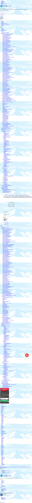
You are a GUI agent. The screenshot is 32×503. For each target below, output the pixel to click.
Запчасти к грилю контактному (6, 56)
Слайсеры (4, 296)
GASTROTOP (3, 427)
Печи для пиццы (6, 377)
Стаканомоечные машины (5, 313)
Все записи (1, 474)
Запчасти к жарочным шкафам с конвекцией (7, 59)
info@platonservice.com (5, 10)
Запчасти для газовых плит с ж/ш (6, 234)
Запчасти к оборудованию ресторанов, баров (7, 33)
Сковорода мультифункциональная (7, 154)
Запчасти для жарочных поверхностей (7, 41)
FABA (2, 422)
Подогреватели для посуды (6, 310)
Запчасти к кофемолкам (5, 84)
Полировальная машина (5, 116)
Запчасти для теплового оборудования (7, 92)
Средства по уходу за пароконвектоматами (7, 386)
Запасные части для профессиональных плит (7, 274)
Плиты (4, 132)
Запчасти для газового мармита (6, 38)
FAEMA (2, 423)
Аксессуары (5, 155)
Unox (5, 213)
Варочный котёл (6, 175)
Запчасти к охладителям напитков (6, 127)
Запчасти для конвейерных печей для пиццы (7, 34)
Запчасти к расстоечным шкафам (6, 265)
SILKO (2, 453)
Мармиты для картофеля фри (7, 137)
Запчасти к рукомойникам (5, 71)
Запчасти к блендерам (5, 52)
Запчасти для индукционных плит (6, 89)
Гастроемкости (3, 227)
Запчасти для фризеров (5, 93)
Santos (2, 455)
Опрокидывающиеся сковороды (7, 151)
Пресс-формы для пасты (6, 379)
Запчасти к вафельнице (5, 125)
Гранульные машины (5, 104)
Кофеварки (4, 107)
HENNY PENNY (3, 431)
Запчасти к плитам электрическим (6, 262)
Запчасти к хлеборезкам (5, 269)
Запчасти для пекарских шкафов (6, 282)
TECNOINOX (3, 457)
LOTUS (2, 439)
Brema (2, 412)
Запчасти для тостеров (5, 48)
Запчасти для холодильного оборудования (6, 289)
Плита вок (5, 139)
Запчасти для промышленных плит (6, 36)
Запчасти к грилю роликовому (6, 57)
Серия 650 (5, 332)
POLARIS (3, 445)
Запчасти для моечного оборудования (7, 35)
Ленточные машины (5, 110)
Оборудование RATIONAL (5, 188)
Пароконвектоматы (5, 114)
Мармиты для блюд (5, 305)
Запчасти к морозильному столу (6, 64)
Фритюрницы (5, 134)
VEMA (2, 462)
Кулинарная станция (6, 372)
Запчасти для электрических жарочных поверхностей (8, 49)
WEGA (2, 463)
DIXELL (2, 417)
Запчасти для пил (4, 81)
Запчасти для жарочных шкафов (6, 236)
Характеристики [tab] (7, 223)
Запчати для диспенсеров (5, 85)
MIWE (2, 442)
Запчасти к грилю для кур (5, 250)
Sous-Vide (5, 176)
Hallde (2, 432)
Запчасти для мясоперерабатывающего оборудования (8, 293)
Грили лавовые (5, 133)
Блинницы (4, 298)
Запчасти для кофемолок (5, 90)
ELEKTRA (3, 419)
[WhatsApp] (0, 18)
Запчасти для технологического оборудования (8, 281)
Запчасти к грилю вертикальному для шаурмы (8, 54)
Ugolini (2, 461)
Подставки (5, 135)
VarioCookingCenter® (5, 190)
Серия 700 (5, 341)
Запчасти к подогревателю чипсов (6, 69)
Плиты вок (5, 171)
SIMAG (2, 454)
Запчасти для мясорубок (5, 238)
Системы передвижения (5, 118)
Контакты (3, 29)
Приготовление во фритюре (7, 159)
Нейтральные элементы (6, 143)
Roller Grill (3, 451)
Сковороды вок (5, 164)
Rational (2, 449)
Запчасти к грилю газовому (6, 55)
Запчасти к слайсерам (5, 73)
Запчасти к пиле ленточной (6, 66)
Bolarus (2, 411)
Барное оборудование (5, 103)
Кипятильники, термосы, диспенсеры (7, 303)
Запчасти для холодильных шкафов (6, 97)
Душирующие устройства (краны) (5, 322)
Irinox (2, 435)
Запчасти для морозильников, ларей (6, 291)
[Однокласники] (3, 494)
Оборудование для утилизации (6, 113)
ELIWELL (3, 420)
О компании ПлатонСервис (4, 23)
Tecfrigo (2, 459)
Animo (2, 408)
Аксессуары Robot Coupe (5, 186)
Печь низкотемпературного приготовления (8, 370)
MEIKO (2, 441)
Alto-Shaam (3, 407)
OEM (2, 443)
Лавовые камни (5, 163)
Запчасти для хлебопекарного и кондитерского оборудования (9, 100)
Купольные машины (5, 109)
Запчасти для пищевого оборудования (7, 99)
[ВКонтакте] (4, 220)
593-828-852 (3, 491)
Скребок (5, 358)
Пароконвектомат (6, 180)
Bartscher (2, 409)
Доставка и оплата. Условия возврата (5, 24)
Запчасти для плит (5, 277)
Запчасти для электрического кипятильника (7, 50)
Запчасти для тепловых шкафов (6, 284)
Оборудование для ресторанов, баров (6, 101)
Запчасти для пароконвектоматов (6, 78)
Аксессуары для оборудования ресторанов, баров (8, 102)
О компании (3, 1)
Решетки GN (5, 169)
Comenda (2, 414)
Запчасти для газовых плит (6, 39)
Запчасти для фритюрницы (6, 124)
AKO (2, 405)
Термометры (5, 360)
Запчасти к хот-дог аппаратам (6, 75)
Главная (2, 20)
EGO (2, 418)
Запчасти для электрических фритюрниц (7, 76)
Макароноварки (5, 173)
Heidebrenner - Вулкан (4, 433)
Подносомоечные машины (5, 115)
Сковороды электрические (7, 339)
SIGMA (2, 452)
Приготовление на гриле (6, 166)
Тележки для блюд (5, 119)
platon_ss (3, 490)
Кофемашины (4, 108)
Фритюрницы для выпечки (7, 161)
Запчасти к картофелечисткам (6, 60)
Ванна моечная (5, 144)
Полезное (3, 2)
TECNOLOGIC (3, 458)
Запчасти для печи (5, 87)
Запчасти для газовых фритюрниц (6, 40)
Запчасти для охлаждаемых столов (6, 44)
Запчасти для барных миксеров (6, 272)
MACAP (2, 440)
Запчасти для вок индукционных (6, 88)
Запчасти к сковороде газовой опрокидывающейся (8, 72)
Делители (5, 170)
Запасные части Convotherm (4, 382)
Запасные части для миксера (6, 80)
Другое (3, 300)
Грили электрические (6, 140)
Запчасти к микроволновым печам (6, 258)
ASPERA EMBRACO (4, 406)
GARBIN (2, 426)
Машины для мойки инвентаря (6, 111)
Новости (2, 481)
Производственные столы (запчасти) (7, 270)
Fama (2, 424)
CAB (2, 413)
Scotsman (2, 456)
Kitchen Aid (3, 437)
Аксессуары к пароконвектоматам (6, 191)
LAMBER (3, 438)
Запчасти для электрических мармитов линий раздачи (8, 77)
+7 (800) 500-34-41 (4, 488)
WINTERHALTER (3, 464)
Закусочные (5, 177)
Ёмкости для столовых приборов (6, 106)
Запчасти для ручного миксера (6, 45)
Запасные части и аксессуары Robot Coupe (7, 185)
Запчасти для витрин (5, 95)
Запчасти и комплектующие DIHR (5, 32)
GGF (2, 428)
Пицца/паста (5, 182)
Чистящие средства (4, 129)
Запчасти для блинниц (5, 83)
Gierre (2, 430)
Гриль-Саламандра (5, 181)
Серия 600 (5, 131)
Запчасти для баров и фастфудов (6, 279)
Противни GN (5, 363)
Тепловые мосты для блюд (5, 315)
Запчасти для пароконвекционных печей (7, 239)
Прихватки (5, 165)
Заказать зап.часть (3, 485)
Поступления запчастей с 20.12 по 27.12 (6, 470)
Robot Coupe (3, 450)
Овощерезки (4, 308)
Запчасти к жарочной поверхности (6, 253)
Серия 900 (5, 346)
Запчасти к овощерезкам (5, 65)
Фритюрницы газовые (6, 160)
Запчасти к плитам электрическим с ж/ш (7, 68)
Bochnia (2, 410)
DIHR (2, 416)
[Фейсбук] (1, 494)
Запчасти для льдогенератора (6, 96)
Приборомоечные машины (5, 312)
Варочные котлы (6, 158)
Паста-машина (5, 184)
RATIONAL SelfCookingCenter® (6, 189)
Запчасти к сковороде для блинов (6, 267)
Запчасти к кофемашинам (5, 126)
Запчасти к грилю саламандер (6, 58)
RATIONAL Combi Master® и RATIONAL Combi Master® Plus (9, 384)
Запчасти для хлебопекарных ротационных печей (8, 286)
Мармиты (5, 153)
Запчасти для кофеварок (5, 231)
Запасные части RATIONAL (5, 187)
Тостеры (4, 121)
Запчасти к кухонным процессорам (6, 61)
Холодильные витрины (5, 122)
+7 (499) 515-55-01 (4, 489)
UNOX (3, 130)
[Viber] (1, 18)
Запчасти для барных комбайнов (6, 91)
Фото (2, 3)
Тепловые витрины (5, 120)
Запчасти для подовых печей (6, 229)
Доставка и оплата (3, 30)
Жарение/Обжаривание (6, 365)
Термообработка (5, 367)
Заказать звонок (3, 486)
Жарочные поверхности (6, 142)
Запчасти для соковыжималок (6, 241)
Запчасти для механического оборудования (6, 128)
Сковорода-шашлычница (6, 141)
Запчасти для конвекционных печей (6, 42)
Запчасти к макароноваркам (6, 62)
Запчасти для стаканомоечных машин (7, 47)
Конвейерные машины (5, 301)
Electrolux (3, 421)
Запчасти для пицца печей (5, 94)
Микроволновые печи (5, 112)
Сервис (2, 25)
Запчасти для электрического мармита (7, 51)
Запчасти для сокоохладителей (6, 86)
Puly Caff (2, 447)
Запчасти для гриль (5, 79)
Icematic (2, 434)
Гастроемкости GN (6, 168)
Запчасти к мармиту (5, 63)
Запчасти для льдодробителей (6, 82)
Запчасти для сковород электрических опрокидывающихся (9, 46)
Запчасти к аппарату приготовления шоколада (8, 246)
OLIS (2, 444)
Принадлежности (6, 146)
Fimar (2, 425)
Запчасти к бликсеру (5, 53)
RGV (2, 448)
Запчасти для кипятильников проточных (7, 37)
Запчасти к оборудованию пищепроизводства (7, 98)
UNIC (2, 460)
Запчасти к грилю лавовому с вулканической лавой (8, 320)
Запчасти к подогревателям (6, 70)
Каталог (2, 28)
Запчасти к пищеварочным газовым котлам (7, 67)
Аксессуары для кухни (6, 162)
